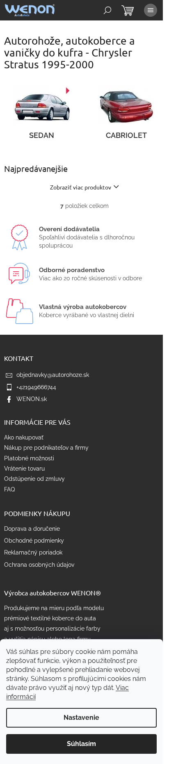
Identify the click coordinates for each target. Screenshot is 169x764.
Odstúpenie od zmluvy (34, 479)
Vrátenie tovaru (24, 468)
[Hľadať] (107, 10)
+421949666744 (36, 387)
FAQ (9, 489)
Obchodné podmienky (34, 540)
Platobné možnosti (29, 458)
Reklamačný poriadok (33, 552)
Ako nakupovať (23, 437)
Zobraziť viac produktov (80, 187)
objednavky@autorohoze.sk (52, 375)
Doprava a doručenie (32, 528)
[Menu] (150, 10)
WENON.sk (31, 399)
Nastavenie (81, 717)
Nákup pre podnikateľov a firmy (46, 447)
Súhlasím (81, 744)
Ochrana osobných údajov (39, 564)
